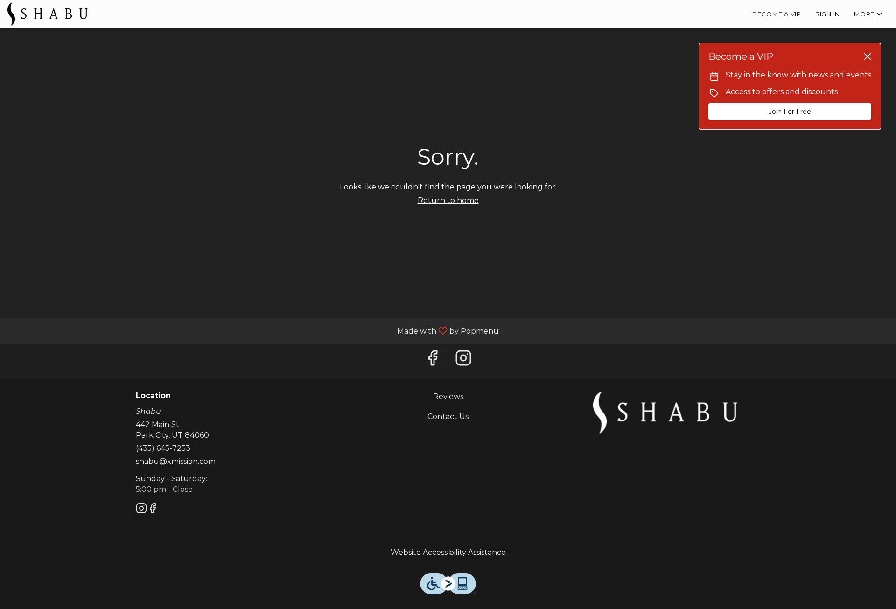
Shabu (665, 413)
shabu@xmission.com (176, 461)
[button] (869, 14)
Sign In (827, 14)
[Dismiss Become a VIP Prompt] (867, 56)
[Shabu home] (49, 14)
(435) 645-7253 (163, 448)
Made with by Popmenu (253, 330)
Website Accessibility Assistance (448, 552)
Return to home (448, 200)
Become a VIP (776, 14)
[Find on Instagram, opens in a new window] (463, 360)
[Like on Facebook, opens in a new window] (432, 360)
